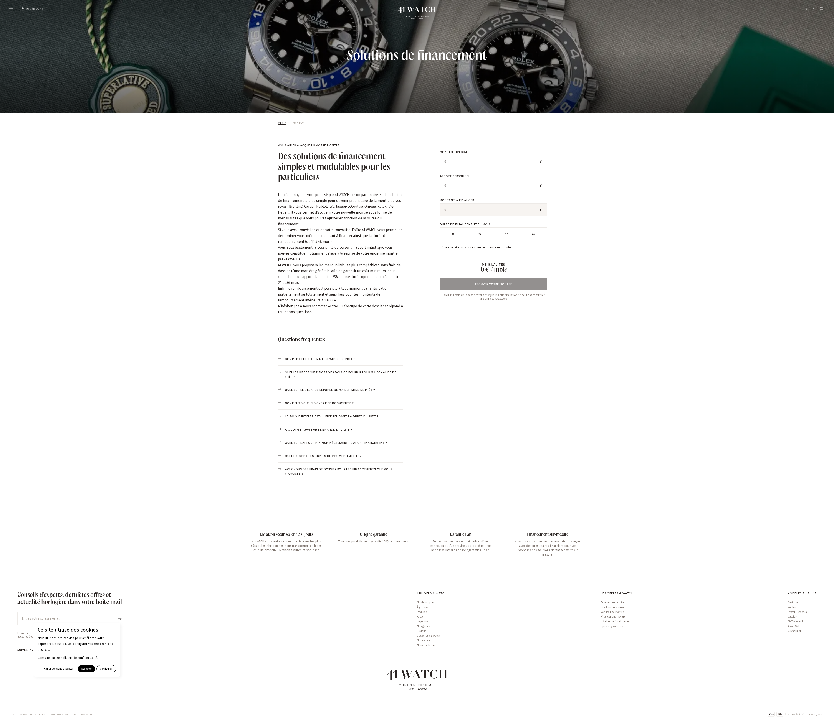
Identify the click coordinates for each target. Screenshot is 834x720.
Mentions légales (32, 714)
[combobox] (796, 714)
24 (480, 234)
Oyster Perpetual (798, 611)
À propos (422, 607)
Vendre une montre (612, 611)
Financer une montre (613, 616)
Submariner (794, 631)
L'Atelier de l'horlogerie (615, 621)
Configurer (106, 668)
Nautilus (792, 607)
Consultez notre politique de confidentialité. (68, 658)
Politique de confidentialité (72, 714)
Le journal (423, 621)
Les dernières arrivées (614, 607)
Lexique (421, 631)
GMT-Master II (795, 621)
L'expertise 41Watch (428, 635)
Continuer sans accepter (58, 668)
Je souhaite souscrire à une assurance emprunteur (479, 247)
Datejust (792, 616)
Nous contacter (426, 645)
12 (453, 234)
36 (506, 234)
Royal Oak (794, 626)
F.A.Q (420, 616)
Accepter (86, 668)
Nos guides (423, 626)
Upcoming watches (612, 626)
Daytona (793, 602)
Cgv (12, 714)
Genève (298, 123)
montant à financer (457, 200)
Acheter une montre (613, 602)
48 (533, 234)
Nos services (424, 640)
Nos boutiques (425, 602)
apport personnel (455, 176)
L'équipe (422, 611)
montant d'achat (454, 151)
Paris (282, 123)
